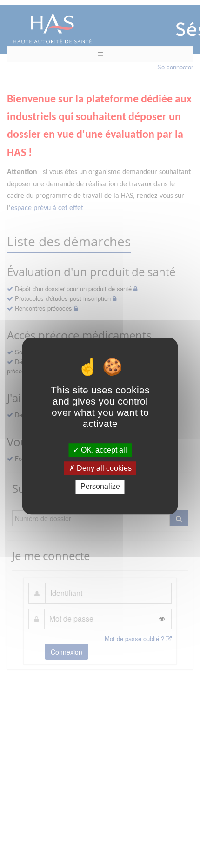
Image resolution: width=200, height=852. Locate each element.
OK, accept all (103, 450)
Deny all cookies (103, 468)
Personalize (100, 487)
